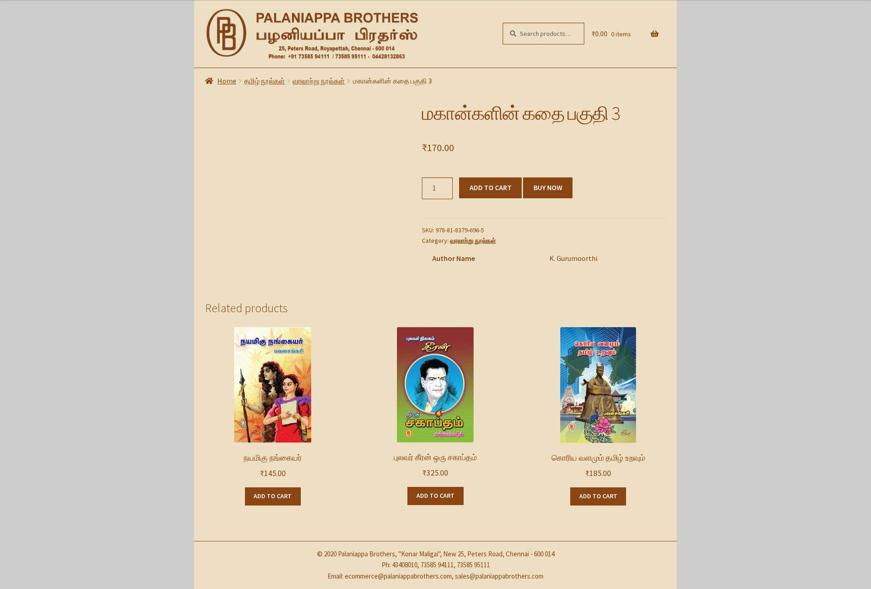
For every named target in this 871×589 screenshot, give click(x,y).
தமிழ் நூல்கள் (264, 80)
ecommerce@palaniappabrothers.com (398, 576)
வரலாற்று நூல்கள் (319, 80)
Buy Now (548, 187)
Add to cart (491, 187)
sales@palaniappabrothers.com (499, 576)
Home (226, 80)
